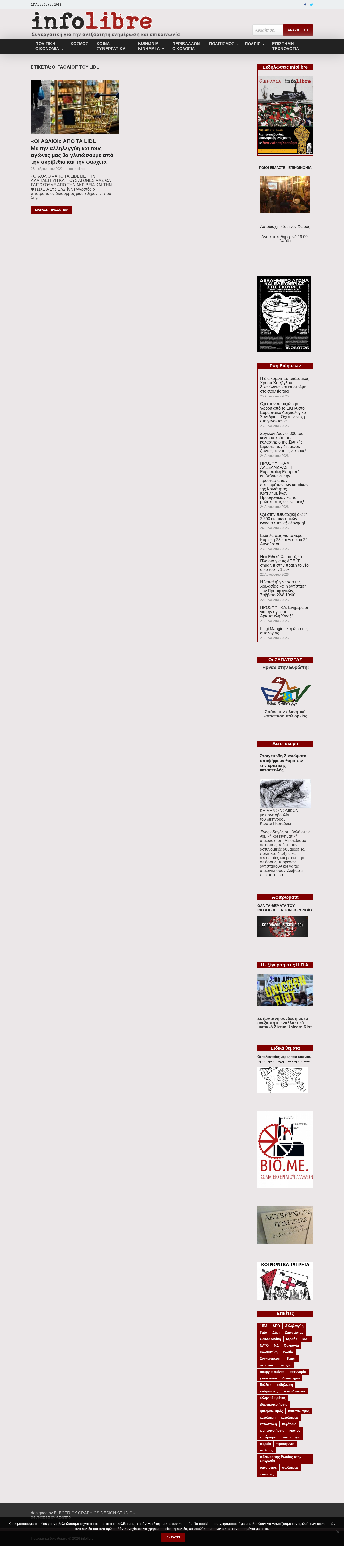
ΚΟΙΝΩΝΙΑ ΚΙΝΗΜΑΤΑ (149, 46)
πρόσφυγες (285, 1444)
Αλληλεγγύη (294, 1326)
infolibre (79, 169)
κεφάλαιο (289, 1424)
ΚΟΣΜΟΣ (79, 44)
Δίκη (276, 1332)
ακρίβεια (266, 1365)
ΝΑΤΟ (264, 1345)
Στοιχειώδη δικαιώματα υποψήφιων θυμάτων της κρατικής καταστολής (283, 763)
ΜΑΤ (305, 1339)
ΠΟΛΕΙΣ (252, 44)
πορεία (265, 1444)
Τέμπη (291, 1358)
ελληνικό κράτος (273, 1398)
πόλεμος (266, 1450)
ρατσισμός (268, 1467)
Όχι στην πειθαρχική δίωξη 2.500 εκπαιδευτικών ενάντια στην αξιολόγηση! (284, 518)
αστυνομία (298, 1372)
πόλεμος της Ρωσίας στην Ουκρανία (280, 1459)
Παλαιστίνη (269, 1352)
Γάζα (263, 1332)
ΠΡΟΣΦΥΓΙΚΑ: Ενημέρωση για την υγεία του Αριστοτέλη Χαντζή (284, 611)
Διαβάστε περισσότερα (281, 872)
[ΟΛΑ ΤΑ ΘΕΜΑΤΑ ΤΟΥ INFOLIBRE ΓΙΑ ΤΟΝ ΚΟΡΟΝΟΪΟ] (282, 935)
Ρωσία (288, 1352)
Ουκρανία (291, 1345)
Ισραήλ (291, 1339)
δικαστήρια (291, 1378)
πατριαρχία (291, 1437)
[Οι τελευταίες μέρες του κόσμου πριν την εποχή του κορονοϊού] (282, 1092)
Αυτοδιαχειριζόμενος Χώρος (285, 226)
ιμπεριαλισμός (271, 1411)
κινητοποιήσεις (272, 1430)
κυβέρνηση (268, 1437)
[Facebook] (305, 4)
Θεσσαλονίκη (270, 1339)
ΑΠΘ (276, 1326)
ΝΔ (276, 1345)
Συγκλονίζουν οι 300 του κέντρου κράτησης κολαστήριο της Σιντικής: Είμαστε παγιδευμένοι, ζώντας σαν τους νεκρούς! (283, 442)
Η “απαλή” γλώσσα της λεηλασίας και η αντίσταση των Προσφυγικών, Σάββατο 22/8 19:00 (283, 588)
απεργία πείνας (272, 1372)
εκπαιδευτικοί (294, 1391)
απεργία (285, 1365)
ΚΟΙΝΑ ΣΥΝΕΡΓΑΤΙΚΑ (111, 46)
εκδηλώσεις (269, 1391)
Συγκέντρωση (270, 1358)
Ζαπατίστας (294, 1332)
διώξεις (265, 1385)
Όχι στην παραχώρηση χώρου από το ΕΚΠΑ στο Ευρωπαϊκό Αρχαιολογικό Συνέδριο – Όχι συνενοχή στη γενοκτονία (283, 412)
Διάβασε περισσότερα (51, 209)
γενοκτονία (268, 1378)
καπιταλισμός (299, 1411)
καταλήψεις (290, 1417)
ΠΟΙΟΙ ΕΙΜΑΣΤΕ (272, 168)
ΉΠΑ (263, 1326)
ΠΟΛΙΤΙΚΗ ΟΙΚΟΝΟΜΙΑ (47, 46)
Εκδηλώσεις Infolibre (285, 67)
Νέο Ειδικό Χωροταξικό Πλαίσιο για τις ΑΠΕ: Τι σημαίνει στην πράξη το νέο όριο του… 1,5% (284, 563)
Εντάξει (173, 1537)
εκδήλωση (285, 1385)
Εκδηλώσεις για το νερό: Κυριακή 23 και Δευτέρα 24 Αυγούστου (284, 539)
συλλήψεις (290, 1467)
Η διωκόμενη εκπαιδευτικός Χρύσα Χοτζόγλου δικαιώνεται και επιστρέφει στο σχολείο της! (284, 384)
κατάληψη (268, 1417)
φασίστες (267, 1474)
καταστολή (268, 1424)
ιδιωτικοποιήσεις (273, 1404)
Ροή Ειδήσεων (285, 365)
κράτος (294, 1430)
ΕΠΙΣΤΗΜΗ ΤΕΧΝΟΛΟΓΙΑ (285, 46)
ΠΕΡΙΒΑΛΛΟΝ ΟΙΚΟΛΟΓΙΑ (186, 46)
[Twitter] (311, 4)
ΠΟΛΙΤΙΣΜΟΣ (221, 44)
